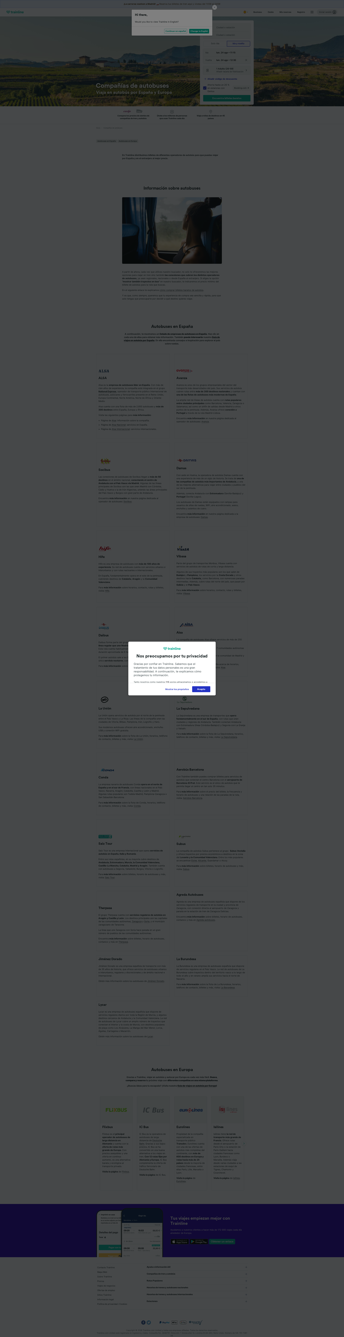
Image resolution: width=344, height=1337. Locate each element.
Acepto (201, 689)
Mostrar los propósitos (177, 689)
